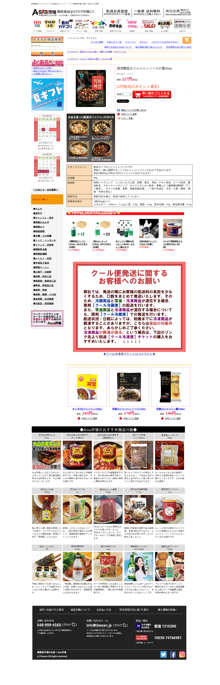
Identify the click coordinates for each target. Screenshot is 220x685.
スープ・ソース (120, 52)
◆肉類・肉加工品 (42, 276)
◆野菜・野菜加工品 (43, 285)
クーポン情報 (97, 42)
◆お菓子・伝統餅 (42, 272)
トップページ (72, 52)
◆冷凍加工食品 (41, 263)
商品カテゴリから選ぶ (89, 52)
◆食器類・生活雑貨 (43, 299)
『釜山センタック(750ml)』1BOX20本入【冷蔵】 (101, 244)
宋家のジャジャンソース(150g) (129, 409)
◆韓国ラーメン (41, 267)
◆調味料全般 (40, 249)
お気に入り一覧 (114, 42)
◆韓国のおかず (41, 222)
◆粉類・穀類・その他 (44, 294)
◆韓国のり (39, 227)
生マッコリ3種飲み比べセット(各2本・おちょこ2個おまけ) (125, 244)
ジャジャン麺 (106, 59)
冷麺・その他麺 (106, 52)
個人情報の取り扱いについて (149, 47)
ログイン (143, 42)
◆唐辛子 (37, 213)
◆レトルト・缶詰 (42, 258)
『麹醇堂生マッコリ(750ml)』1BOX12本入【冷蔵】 (77, 244)
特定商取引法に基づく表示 (178, 47)
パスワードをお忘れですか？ (165, 42)
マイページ (130, 42)
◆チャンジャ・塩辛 (43, 218)
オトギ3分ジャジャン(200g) (87, 409)
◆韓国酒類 (39, 231)
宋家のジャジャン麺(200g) (170, 409)
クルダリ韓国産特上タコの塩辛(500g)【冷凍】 (172, 244)
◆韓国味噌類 (40, 254)
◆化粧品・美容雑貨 (43, 303)
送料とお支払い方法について (118, 47)
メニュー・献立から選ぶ (89, 59)
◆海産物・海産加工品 (44, 281)
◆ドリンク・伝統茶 (43, 245)
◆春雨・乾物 (40, 290)
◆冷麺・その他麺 (42, 236)
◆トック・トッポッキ (44, 240)
